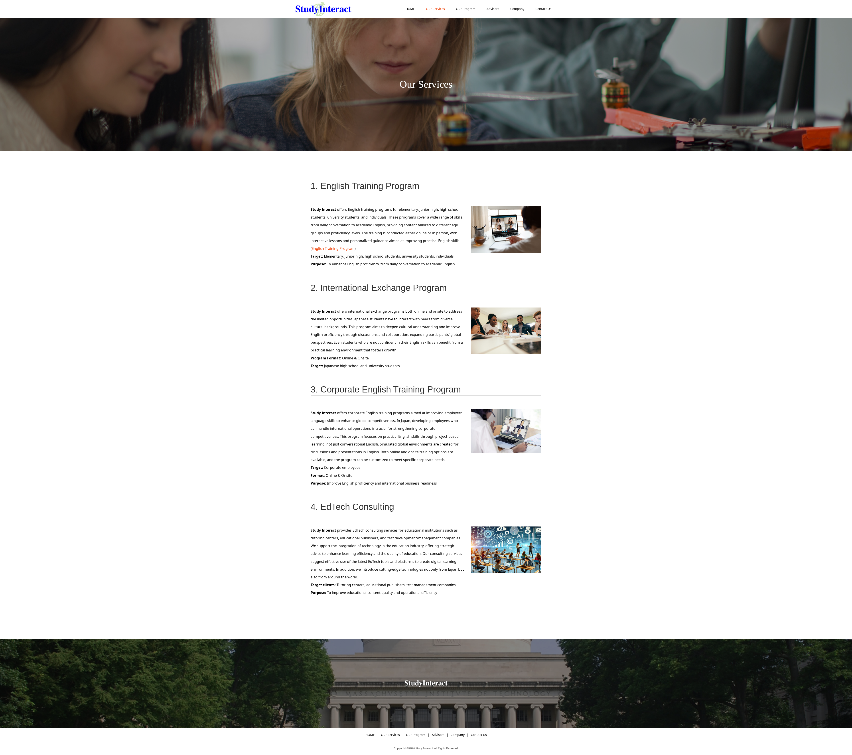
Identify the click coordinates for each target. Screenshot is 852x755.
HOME (410, 9)
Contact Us (543, 9)
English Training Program (333, 248)
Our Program (465, 9)
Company (517, 9)
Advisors (493, 9)
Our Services (435, 9)
